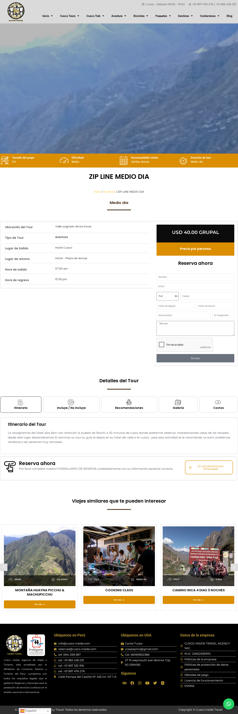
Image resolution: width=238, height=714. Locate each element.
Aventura (117, 16)
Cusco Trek (93, 16)
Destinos (183, 16)
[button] (3, 567)
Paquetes (161, 16)
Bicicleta (139, 16)
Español (30, 710)
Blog (229, 16)
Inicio (45, 16)
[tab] (20, 404)
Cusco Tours (67, 16)
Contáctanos (208, 16)
